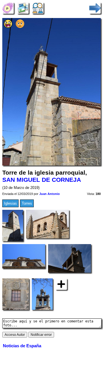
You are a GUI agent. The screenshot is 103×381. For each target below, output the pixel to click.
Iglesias (10, 203)
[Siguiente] (95, 8)
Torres (27, 203)
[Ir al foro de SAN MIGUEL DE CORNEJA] (37, 8)
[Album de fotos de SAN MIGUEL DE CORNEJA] (23, 8)
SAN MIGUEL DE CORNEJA (41, 179)
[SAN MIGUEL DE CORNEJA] (8, 8)
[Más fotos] (61, 284)
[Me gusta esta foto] (8, 27)
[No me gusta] (20, 27)
